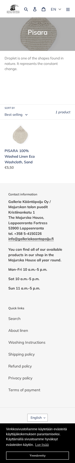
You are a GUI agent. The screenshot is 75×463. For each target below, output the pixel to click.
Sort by (10, 107)
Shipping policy (21, 354)
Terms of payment (24, 390)
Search (14, 318)
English (36, 417)
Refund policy (20, 366)
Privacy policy (20, 378)
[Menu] (68, 9)
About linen (18, 330)
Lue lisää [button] (42, 445)
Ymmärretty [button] (38, 455)
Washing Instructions (26, 342)
